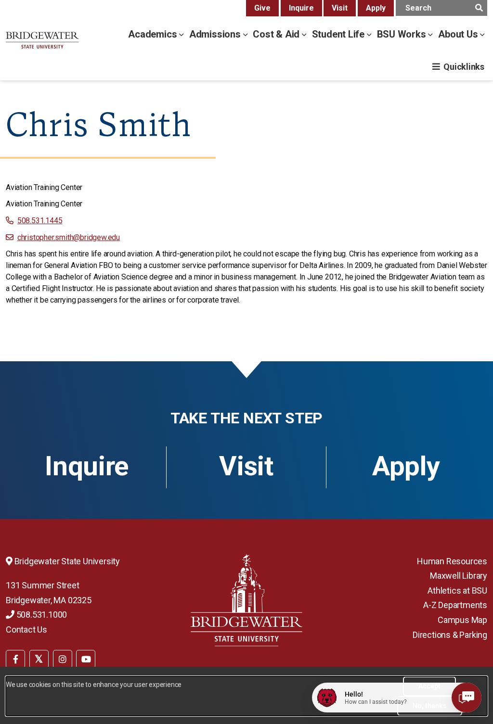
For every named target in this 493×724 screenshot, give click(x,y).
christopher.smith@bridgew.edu (68, 237)
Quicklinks (463, 67)
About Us (459, 34)
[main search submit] (479, 8)
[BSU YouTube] (85, 659)
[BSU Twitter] (39, 659)
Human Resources (452, 561)
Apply (376, 8)
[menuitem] (15, 658)
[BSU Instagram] (62, 659)
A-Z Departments (455, 605)
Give (262, 8)
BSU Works (402, 34)
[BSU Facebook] (15, 659)
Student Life (339, 34)
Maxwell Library (458, 576)
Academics (153, 34)
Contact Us (26, 629)
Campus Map (462, 620)
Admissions (216, 34)
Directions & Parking (450, 635)
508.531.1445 (39, 220)
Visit (340, 8)
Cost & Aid (277, 34)
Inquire (301, 8)
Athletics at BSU (457, 590)
